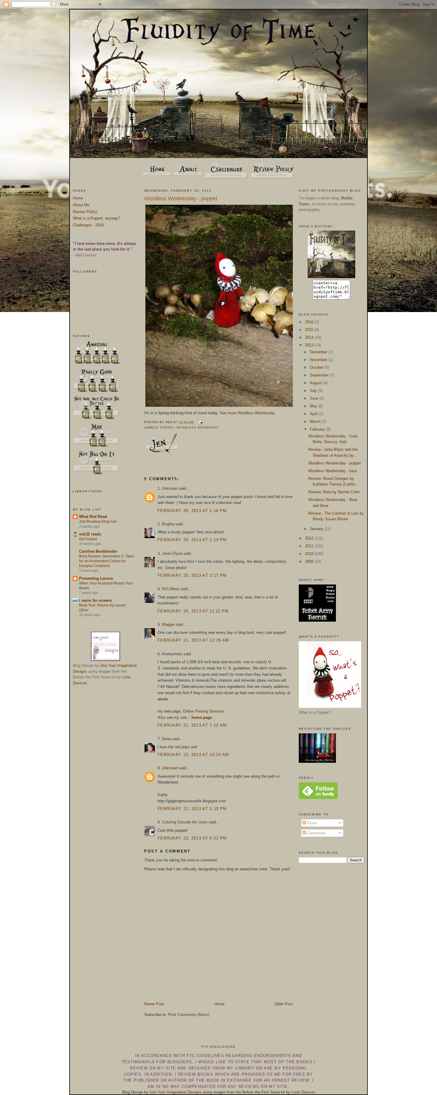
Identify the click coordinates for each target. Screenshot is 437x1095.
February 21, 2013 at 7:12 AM (192, 725)
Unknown (170, 488)
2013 (310, 345)
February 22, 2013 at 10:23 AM (193, 754)
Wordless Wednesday (198, 427)
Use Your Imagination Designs (176, 1092)
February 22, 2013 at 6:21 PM (192, 838)
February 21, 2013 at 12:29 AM (193, 640)
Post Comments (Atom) (188, 1014)
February (318, 429)
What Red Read (93, 516)
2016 (310, 322)
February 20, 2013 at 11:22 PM (193, 611)
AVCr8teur (170, 589)
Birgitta (168, 524)
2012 (310, 538)
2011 (310, 546)
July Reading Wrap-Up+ (98, 521)
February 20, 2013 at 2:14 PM (192, 540)
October (317, 367)
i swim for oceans (95, 600)
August (316, 383)
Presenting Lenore (96, 578)
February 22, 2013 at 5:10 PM (192, 808)
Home (78, 198)
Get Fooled (88, 539)
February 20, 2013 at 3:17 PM (192, 575)
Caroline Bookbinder (98, 551)
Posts (311, 823)
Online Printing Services (203, 711)
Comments (316, 833)
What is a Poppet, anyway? (96, 218)
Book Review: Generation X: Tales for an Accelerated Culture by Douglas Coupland (106, 561)
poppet (167, 427)
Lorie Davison (303, 1092)
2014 (310, 337)
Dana (166, 739)
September (320, 375)
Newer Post (154, 1004)
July (314, 390)
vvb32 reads (90, 534)
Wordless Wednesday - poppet (180, 198)
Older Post (283, 1004)
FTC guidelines (205, 1055)
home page (201, 717)
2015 (310, 329)
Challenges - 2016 (88, 225)
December (319, 352)
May (314, 406)
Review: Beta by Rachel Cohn (334, 492)
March (316, 421)
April (314, 414)
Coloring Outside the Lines (185, 822)
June (314, 398)
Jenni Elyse (172, 553)
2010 (310, 554)
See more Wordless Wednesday (247, 413)
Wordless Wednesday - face (332, 471)
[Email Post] (199, 422)
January (317, 529)
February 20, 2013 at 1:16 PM (192, 510)
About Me (81, 205)
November (319, 359)
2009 (310, 561)
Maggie (168, 624)
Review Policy (85, 211)
